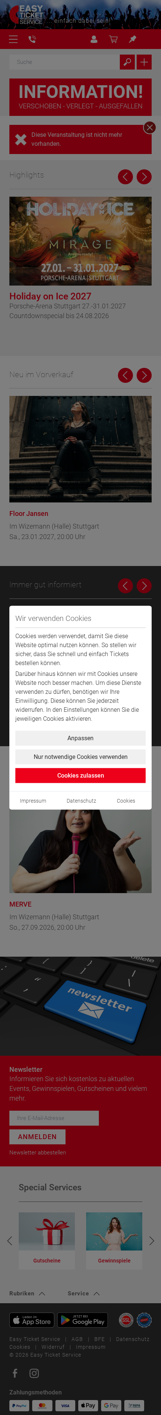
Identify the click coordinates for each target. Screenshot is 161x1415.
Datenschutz (81, 800)
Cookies (126, 800)
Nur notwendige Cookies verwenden (81, 756)
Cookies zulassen (80, 775)
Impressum (33, 800)
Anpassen (80, 737)
